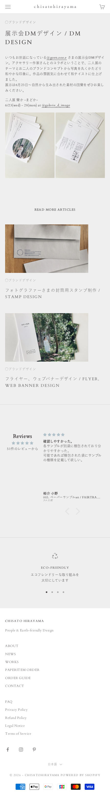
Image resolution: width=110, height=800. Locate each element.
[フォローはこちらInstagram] (21, 749)
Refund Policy (16, 718)
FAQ (9, 702)
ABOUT (12, 646)
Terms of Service (18, 733)
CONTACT (14, 686)
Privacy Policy (16, 709)
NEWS (10, 654)
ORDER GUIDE (18, 678)
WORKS (12, 662)
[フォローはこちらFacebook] (7, 749)
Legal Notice (15, 725)
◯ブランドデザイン (20, 22)
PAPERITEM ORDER (22, 670)
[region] (55, 568)
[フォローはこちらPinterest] (34, 749)
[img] (22, 443)
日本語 (52, 764)
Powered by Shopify (80, 775)
